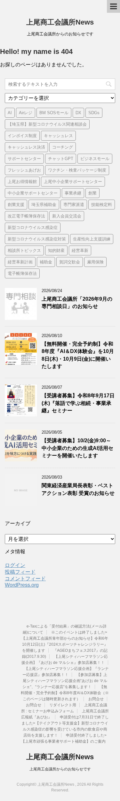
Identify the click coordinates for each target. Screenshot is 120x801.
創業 (92, 193)
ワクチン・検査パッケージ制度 (77, 170)
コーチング (62, 147)
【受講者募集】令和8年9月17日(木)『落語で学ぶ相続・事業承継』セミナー (78, 403)
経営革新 (80, 250)
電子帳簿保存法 (22, 273)
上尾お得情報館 (22, 181)
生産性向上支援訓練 (91, 239)
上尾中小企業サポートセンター (73, 181)
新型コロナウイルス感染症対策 (37, 239)
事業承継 (73, 193)
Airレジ (25, 112)
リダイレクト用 (62, 705)
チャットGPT (60, 158)
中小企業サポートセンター (33, 193)
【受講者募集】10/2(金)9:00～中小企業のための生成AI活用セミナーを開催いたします (77, 448)
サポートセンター (24, 158)
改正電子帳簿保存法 (26, 216)
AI (10, 112)
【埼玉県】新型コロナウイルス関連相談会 (47, 124)
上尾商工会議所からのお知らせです (60, 769)
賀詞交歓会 (69, 262)
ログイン (15, 565)
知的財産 (56, 250)
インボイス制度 (22, 135)
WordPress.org (22, 585)
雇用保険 (95, 262)
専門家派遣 (73, 204)
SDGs (94, 112)
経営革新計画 (20, 262)
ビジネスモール (94, 158)
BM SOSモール (53, 112)
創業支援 (16, 204)
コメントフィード (25, 578)
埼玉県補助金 (43, 204)
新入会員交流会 (66, 216)
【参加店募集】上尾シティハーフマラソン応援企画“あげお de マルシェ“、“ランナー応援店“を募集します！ (64, 680)
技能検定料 (101, 204)
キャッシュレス (58, 135)
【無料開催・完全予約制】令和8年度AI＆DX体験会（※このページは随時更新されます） (65, 693)
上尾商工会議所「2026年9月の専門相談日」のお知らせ (77, 302)
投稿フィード (20, 572)
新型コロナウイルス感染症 (33, 227)
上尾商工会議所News (60, 22)
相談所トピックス (24, 250)
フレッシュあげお (24, 170)
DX (78, 112)
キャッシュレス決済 (26, 147)
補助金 (46, 262)
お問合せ (96, 699)
